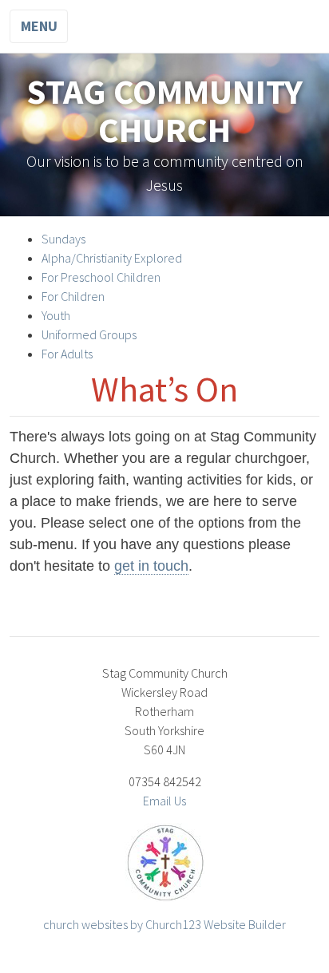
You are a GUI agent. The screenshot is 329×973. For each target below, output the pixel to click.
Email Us (164, 801)
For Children (73, 296)
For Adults (67, 354)
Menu (39, 26)
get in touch (151, 566)
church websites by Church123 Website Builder (164, 924)
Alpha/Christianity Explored (112, 258)
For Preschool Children (101, 277)
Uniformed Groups (89, 334)
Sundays (63, 239)
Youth (56, 315)
